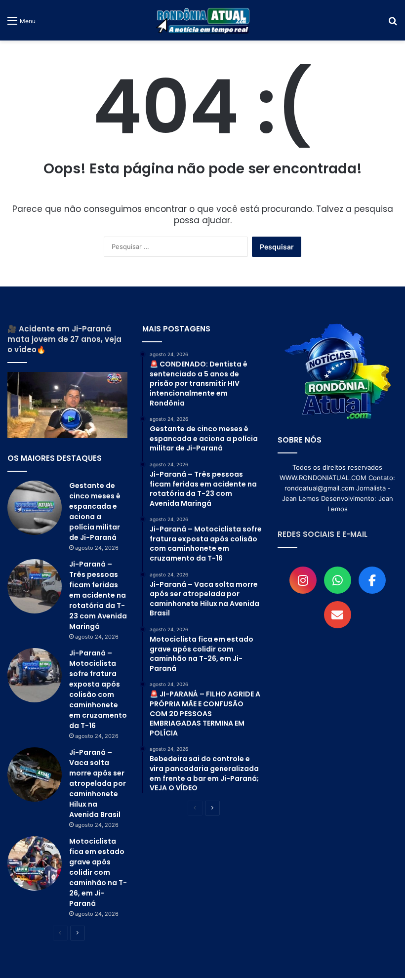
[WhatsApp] (337, 580)
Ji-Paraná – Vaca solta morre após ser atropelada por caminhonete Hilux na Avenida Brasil (97, 783)
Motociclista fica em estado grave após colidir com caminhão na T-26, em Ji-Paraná (98, 872)
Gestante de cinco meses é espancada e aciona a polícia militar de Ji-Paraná (95, 511)
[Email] (337, 614)
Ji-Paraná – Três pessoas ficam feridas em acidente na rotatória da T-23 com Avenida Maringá (98, 595)
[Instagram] (303, 580)
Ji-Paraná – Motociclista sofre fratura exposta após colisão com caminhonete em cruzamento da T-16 (98, 689)
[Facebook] (372, 580)
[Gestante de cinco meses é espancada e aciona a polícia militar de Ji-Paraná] (34, 508)
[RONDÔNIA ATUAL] (202, 20)
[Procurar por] (393, 24)
